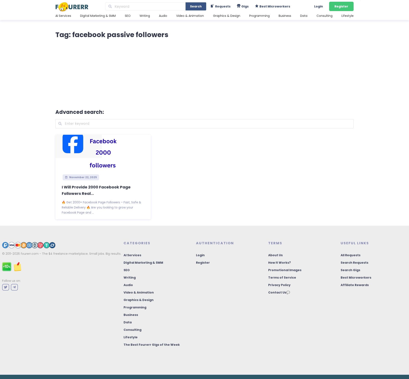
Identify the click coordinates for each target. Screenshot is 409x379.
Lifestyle (347, 16)
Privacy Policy (279, 285)
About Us (275, 255)
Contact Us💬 (279, 292)
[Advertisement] (204, 73)
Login (318, 6)
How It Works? (279, 262)
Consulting (325, 16)
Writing (145, 16)
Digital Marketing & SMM (98, 16)
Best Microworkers (356, 277)
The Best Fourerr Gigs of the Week (152, 345)
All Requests (350, 255)
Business (285, 16)
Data (303, 16)
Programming (259, 16)
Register (341, 6)
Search (196, 6)
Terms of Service (282, 277)
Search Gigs (350, 270)
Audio (163, 16)
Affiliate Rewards (355, 285)
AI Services (63, 16)
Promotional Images (284, 270)
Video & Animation (190, 16)
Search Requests (354, 262)
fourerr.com (30, 254)
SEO (128, 16)
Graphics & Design (226, 16)
